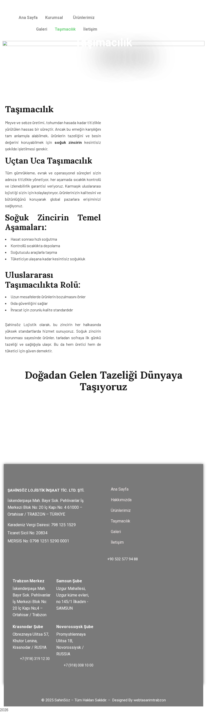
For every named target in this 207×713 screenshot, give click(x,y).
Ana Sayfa (28, 17)
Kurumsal (54, 17)
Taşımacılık (65, 29)
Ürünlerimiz (84, 17)
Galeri (41, 29)
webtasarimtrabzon (150, 700)
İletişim (90, 29)
